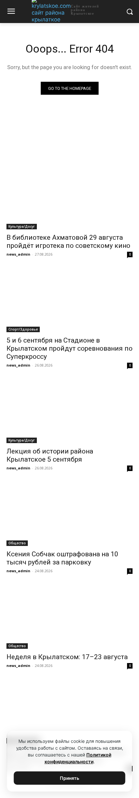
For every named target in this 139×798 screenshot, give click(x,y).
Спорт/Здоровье (23, 329)
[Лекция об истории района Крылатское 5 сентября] (69, 411)
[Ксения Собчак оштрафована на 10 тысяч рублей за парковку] (69, 514)
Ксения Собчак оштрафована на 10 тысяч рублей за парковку (62, 558)
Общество (17, 543)
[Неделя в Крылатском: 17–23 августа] (69, 617)
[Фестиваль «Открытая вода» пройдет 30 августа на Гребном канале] (69, 712)
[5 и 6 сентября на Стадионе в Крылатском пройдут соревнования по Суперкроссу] (69, 300)
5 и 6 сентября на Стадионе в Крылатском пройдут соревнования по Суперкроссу (69, 348)
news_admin (18, 254)
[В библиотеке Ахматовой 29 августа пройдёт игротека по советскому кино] (69, 197)
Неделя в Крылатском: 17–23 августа (67, 657)
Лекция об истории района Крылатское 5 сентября (49, 455)
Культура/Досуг (21, 226)
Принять (69, 778)
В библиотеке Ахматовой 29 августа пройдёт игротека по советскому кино (68, 241)
